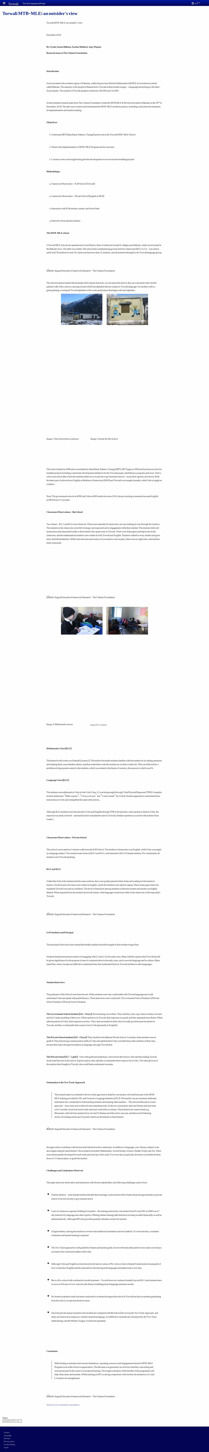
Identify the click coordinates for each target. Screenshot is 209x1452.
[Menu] (5, 3)
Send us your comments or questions (62, 1404)
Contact (7, 1432)
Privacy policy (9, 1441)
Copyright (7, 1435)
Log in (6, 1446)
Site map (7, 1438)
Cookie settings (9, 1444)
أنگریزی (196, 3)
